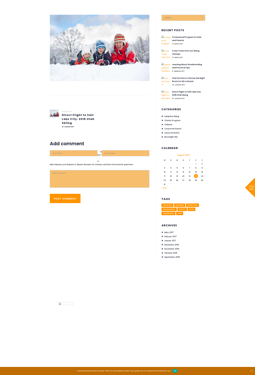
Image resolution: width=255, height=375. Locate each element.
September (172, 257)
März (169, 232)
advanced (167, 205)
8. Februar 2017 (178, 71)
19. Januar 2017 (178, 98)
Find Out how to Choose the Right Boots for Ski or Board (188, 80)
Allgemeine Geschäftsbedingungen (144, 347)
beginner (180, 205)
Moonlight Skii (170, 137)
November (171, 249)
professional (169, 209)
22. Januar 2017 (178, 85)
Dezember (171, 244)
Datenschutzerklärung (116, 347)
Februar (170, 236)
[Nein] (251, 371)
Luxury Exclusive (171, 132)
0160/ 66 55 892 (180, 307)
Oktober (170, 253)
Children (168, 124)
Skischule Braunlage (136, 355)
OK (175, 371)
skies (191, 209)
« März (164, 188)
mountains (192, 205)
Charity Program (172, 120)
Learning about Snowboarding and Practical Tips (187, 66)
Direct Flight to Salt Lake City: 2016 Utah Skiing (186, 93)
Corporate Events (172, 128)
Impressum (99, 347)
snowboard (168, 213)
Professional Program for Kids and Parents (186, 39)
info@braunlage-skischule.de (186, 317)
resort (182, 209)
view (180, 213)
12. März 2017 (177, 44)
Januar (170, 240)
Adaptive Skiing (171, 116)
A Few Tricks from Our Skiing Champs (185, 52)
